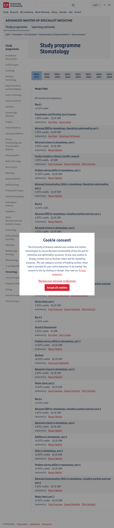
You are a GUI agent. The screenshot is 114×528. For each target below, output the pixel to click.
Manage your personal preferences (57, 281)
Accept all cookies (57, 287)
